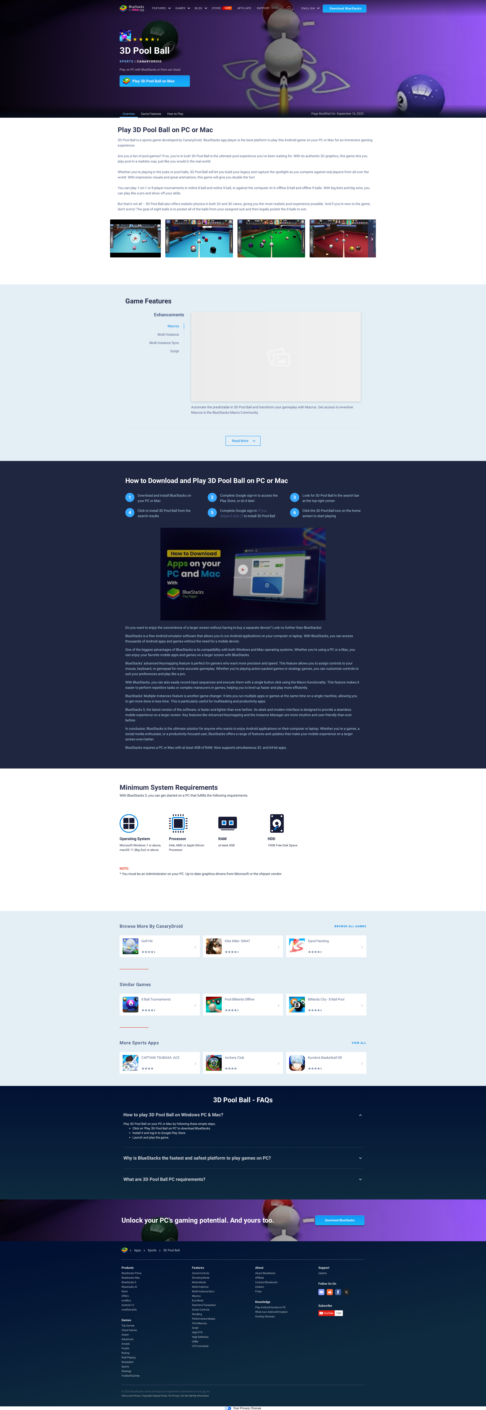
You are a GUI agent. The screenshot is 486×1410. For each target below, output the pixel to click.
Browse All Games (350, 926)
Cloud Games (129, 1330)
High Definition (200, 1336)
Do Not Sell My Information (195, 1395)
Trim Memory (199, 1323)
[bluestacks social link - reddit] (330, 1292)
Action (125, 1334)
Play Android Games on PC (270, 1307)
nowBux (126, 1300)
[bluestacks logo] (132, 8)
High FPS (197, 1332)
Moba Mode (199, 1282)
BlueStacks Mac (131, 1277)
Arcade (126, 1343)
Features (159, 8)
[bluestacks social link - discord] (321, 1292)
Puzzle (125, 1348)
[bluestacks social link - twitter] (346, 1292)
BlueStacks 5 (129, 1282)
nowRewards (129, 1309)
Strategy (126, 1371)
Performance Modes (203, 1318)
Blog (199, 8)
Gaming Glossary (265, 1316)
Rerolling (197, 1314)
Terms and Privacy (131, 1395)
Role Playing (129, 1357)
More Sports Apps (139, 1042)
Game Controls (200, 1273)
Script (195, 1327)
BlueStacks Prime (131, 1273)
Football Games (131, 1375)
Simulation (128, 1361)
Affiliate (244, 8)
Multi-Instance (200, 1286)
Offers (125, 1295)
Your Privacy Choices (247, 1408)
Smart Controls (200, 1309)
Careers (259, 1286)
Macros (196, 1295)
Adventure (127, 1339)
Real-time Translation (204, 1305)
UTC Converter (200, 1346)
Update (322, 1273)
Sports (126, 61)
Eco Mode (197, 1300)
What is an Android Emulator (271, 1311)
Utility (195, 1341)
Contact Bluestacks (266, 1282)
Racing (125, 1352)
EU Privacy (174, 1395)
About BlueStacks (265, 1273)
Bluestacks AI (129, 1286)
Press (258, 1291)
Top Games (128, 1325)
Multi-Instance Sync (203, 1291)
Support (263, 8)
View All (359, 1042)
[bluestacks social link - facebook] (338, 1292)
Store (221, 8)
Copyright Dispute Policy (154, 1395)
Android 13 (128, 1305)
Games (180, 8)
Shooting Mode (200, 1277)
